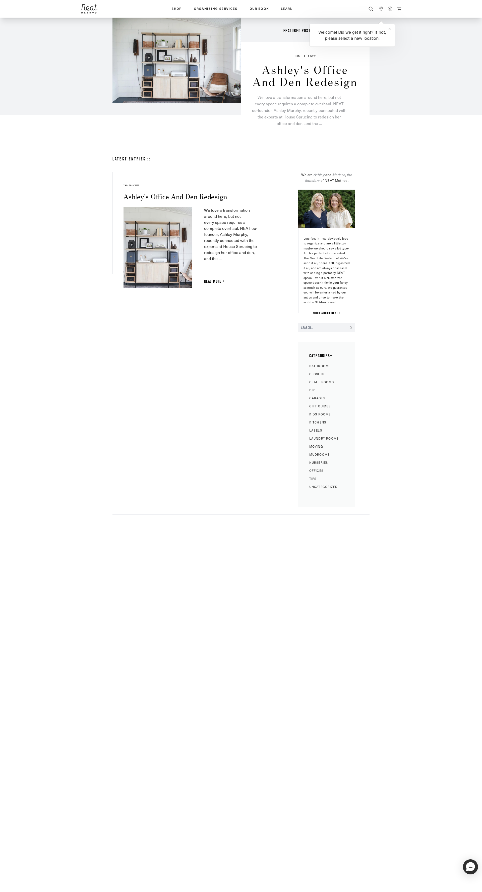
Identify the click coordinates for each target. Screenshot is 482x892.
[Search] (371, 8)
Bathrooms (320, 365)
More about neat (325, 313)
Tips (313, 478)
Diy (312, 390)
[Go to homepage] (88, 9)
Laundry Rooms (324, 438)
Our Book (259, 9)
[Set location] (381, 8)
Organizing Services (215, 9)
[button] (470, 866)
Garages (317, 398)
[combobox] (371, 8)
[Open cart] (399, 8)
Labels (315, 430)
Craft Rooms (321, 382)
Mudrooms (319, 454)
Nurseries (318, 462)
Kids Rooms (320, 414)
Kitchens (317, 422)
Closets (316, 373)
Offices (316, 470)
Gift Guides (320, 406)
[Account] (390, 8)
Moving (316, 446)
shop (176, 9)
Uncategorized (323, 486)
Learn (287, 9)
